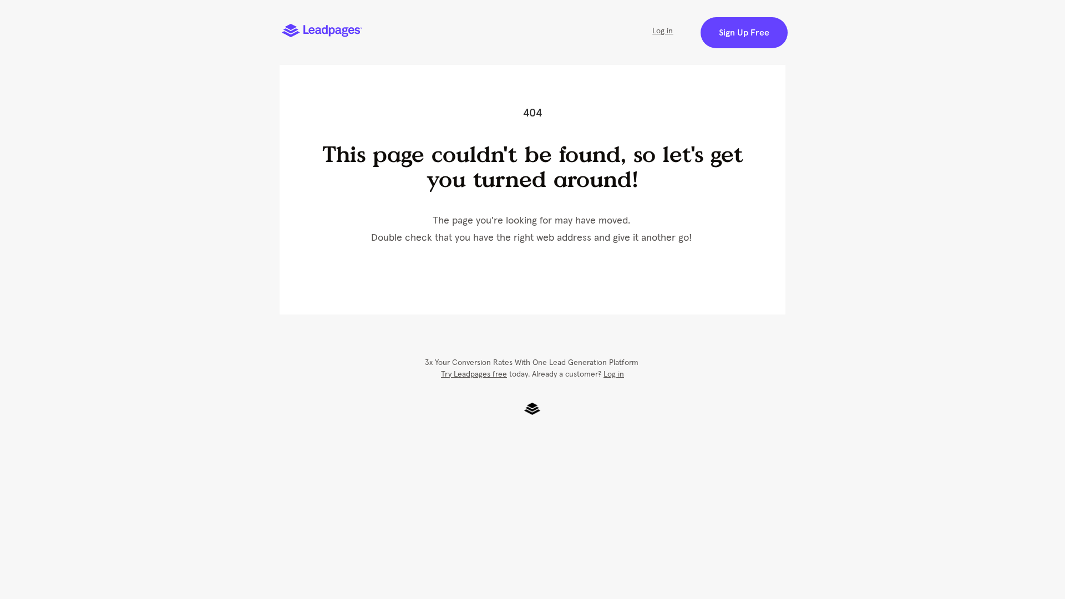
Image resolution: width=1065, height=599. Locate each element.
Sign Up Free (744, 32)
